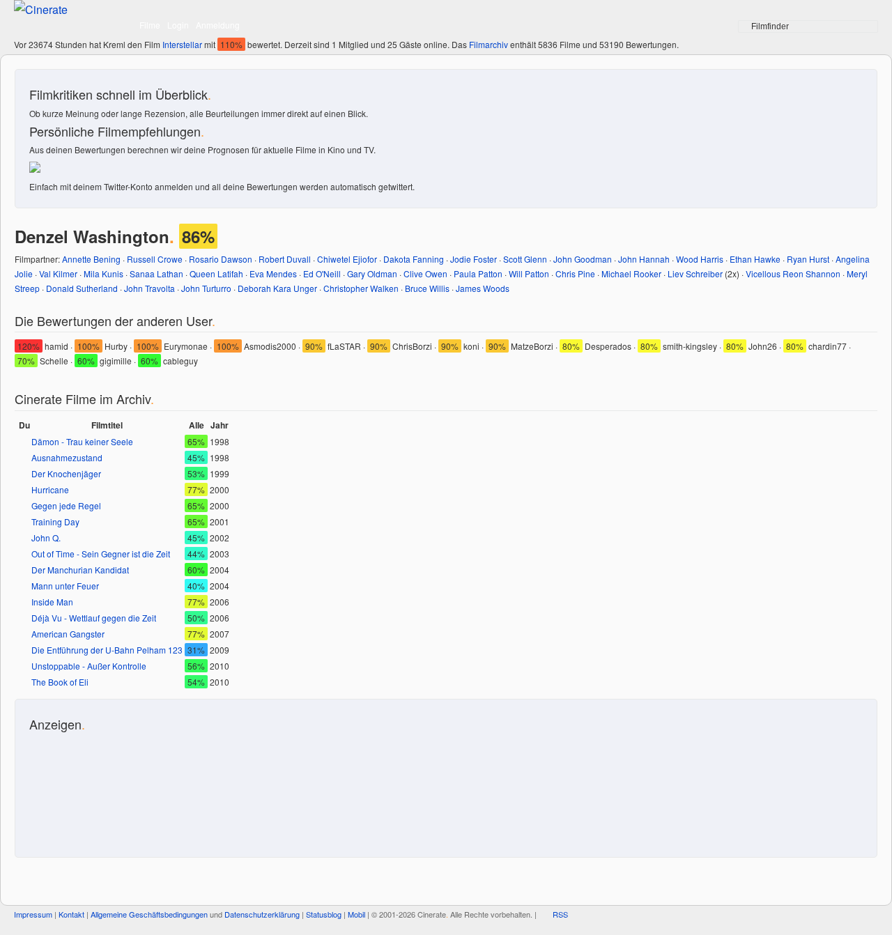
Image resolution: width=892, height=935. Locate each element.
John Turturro (206, 288)
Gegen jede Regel (66, 505)
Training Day (55, 521)
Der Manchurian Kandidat (80, 569)
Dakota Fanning (413, 259)
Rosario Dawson (220, 259)
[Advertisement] (92, 787)
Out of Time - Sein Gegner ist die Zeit (100, 553)
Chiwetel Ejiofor (347, 259)
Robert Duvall (285, 259)
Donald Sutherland (82, 288)
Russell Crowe (155, 259)
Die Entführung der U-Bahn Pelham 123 (107, 650)
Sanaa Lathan (156, 273)
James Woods (482, 288)
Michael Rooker (631, 273)
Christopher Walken (361, 288)
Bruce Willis (427, 288)
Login (178, 25)
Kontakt (71, 914)
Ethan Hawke (755, 259)
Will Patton (529, 273)
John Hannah (644, 259)
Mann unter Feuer (65, 586)
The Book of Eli (60, 682)
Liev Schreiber (695, 273)
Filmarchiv (488, 44)
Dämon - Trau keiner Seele (82, 441)
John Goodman (582, 259)
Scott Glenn (525, 259)
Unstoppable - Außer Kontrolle (88, 666)
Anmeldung (218, 25)
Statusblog (323, 914)
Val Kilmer (58, 273)
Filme (149, 25)
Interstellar (182, 44)
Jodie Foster (473, 259)
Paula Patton (478, 273)
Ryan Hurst (808, 259)
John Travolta (149, 288)
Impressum (33, 914)
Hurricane (50, 489)
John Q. (46, 537)
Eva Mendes (273, 273)
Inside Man (52, 602)
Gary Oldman (372, 273)
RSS (560, 914)
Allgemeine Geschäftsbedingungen (149, 914)
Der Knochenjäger (66, 473)
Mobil (356, 914)
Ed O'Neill (322, 273)
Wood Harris (699, 259)
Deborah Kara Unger (277, 288)
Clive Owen (425, 273)
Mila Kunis (103, 273)
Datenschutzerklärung (262, 914)
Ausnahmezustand (66, 457)
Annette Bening (91, 259)
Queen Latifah (216, 273)
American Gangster (68, 634)
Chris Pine (575, 273)
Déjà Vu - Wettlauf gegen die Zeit (93, 618)
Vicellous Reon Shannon (793, 273)
